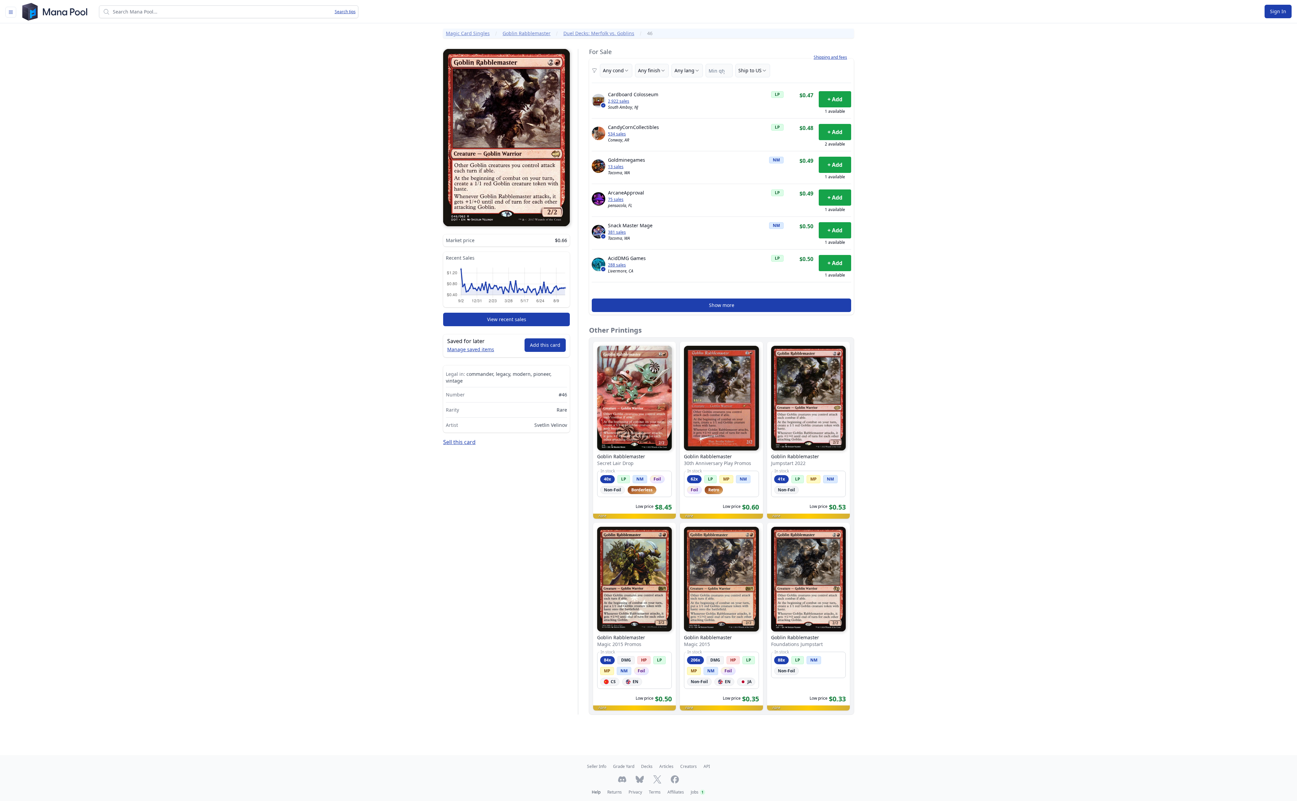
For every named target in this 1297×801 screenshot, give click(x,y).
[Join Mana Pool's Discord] (622, 779)
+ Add (835, 99)
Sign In (1278, 11)
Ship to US (750, 70)
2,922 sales (618, 101)
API (707, 766)
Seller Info (596, 766)
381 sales (617, 232)
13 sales (616, 167)
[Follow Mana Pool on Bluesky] (640, 779)
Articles (666, 766)
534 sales (617, 134)
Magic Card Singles (468, 33)
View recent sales (506, 319)
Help (596, 792)
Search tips (345, 12)
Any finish (649, 70)
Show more (721, 305)
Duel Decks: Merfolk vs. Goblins (598, 33)
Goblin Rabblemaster (527, 33)
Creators (688, 766)
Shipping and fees (830, 57)
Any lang (684, 70)
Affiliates (675, 792)
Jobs (697, 792)
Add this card (545, 345)
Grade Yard (623, 766)
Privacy (635, 792)
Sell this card (459, 442)
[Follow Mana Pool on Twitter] (657, 779)
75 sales (616, 199)
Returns (614, 792)
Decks (647, 766)
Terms (655, 792)
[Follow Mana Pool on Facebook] (675, 779)
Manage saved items (470, 349)
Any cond (613, 70)
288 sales (617, 265)
